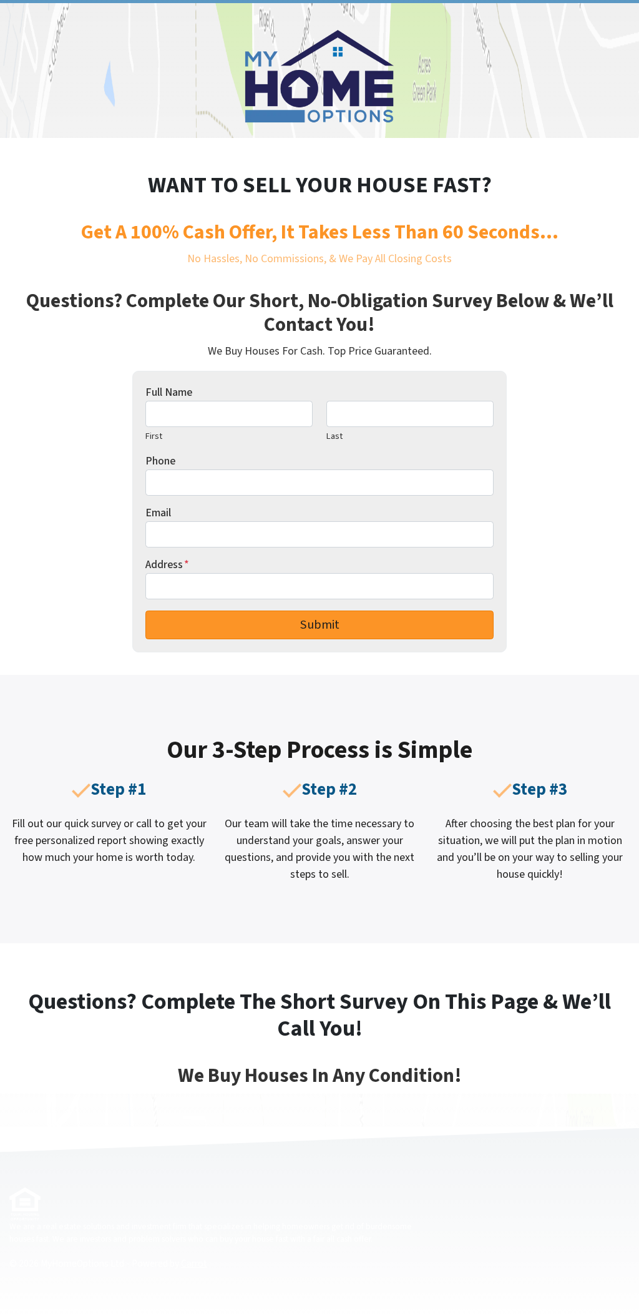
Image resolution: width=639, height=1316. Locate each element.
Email (158, 513)
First (153, 436)
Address (167, 564)
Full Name (168, 392)
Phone (160, 461)
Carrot (194, 1263)
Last (334, 436)
